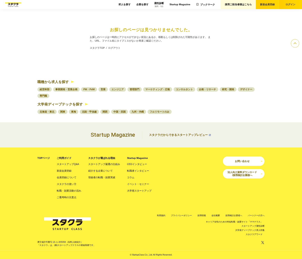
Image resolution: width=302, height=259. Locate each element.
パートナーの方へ (256, 215)
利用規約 (161, 215)
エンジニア (118, 89)
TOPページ (43, 158)
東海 (73, 111)
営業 (103, 89)
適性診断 (159, 5)
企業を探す (142, 4)
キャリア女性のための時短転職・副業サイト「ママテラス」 (234, 222)
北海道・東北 (47, 111)
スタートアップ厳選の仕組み (104, 164)
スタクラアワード (254, 234)
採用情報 (201, 215)
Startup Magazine (180, 4)
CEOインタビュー (137, 164)
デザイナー (246, 89)
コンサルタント (184, 89)
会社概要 (215, 215)
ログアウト (114, 47)
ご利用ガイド (64, 158)
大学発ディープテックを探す (60, 104)
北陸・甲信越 (89, 111)
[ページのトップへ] (295, 43)
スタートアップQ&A (68, 164)
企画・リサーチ (207, 89)
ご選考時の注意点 (66, 197)
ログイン (290, 4)
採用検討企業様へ (233, 215)
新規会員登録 (267, 4)
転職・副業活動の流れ (69, 190)
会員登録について (66, 177)
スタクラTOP (97, 47)
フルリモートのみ (159, 111)
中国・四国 (119, 111)
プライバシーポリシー (181, 215)
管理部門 (134, 89)
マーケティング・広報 (157, 89)
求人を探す (124, 4)
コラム (130, 177)
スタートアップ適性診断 (253, 226)
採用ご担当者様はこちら (238, 4)
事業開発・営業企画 (66, 89)
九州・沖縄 (138, 111)
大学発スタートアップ (139, 190)
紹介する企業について (100, 170)
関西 (105, 111)
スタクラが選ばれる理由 (101, 158)
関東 (62, 111)
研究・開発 (228, 89)
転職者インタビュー (138, 170)
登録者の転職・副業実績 (101, 177)
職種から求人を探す (53, 82)
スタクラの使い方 (66, 184)
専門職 (43, 95)
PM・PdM (89, 89)
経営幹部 (44, 89)
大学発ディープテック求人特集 (250, 230)
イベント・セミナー (138, 184)
